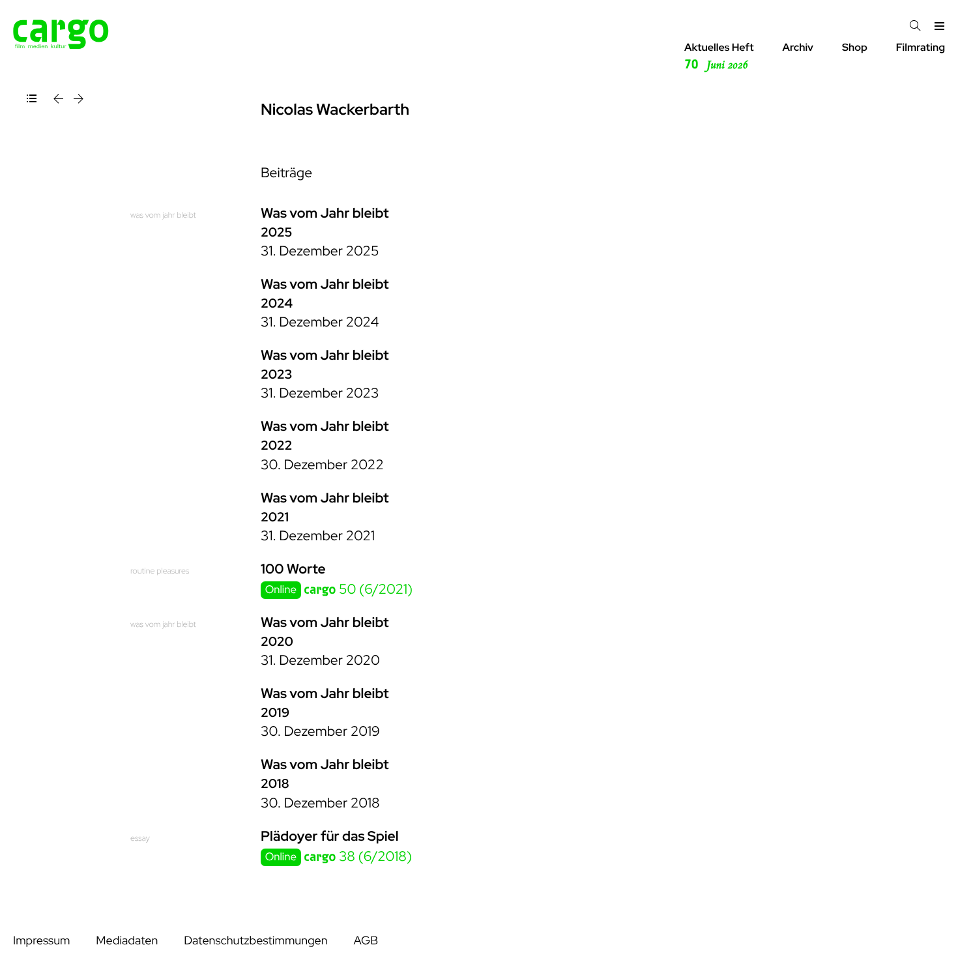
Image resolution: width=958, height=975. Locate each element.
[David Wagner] (78, 100)
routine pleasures (159, 570)
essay (140, 837)
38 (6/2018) (358, 857)
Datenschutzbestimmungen (255, 940)
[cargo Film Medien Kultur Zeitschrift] (61, 45)
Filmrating (920, 47)
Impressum (41, 940)
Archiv (797, 47)
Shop (854, 47)
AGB (365, 940)
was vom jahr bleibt (163, 214)
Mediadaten (127, 940)
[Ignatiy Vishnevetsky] (59, 100)
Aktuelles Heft (719, 56)
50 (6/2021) (358, 589)
